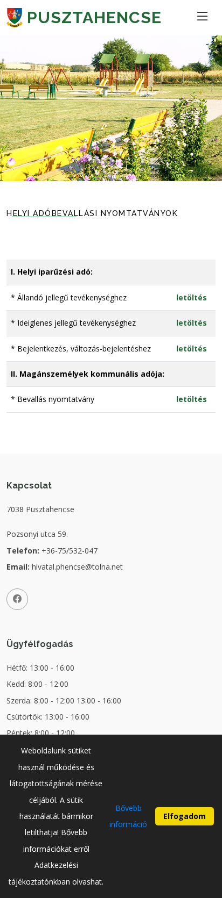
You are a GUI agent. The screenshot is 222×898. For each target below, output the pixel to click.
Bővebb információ (128, 816)
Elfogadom (184, 816)
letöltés (191, 297)
